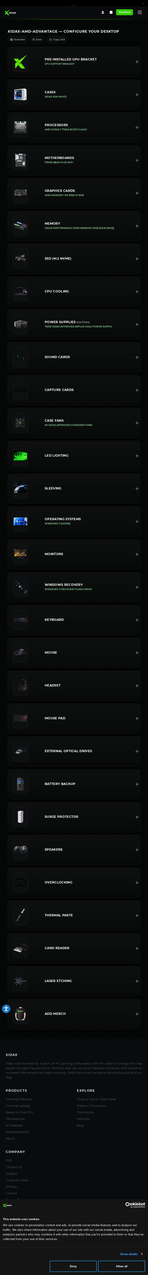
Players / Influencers (91, 1106)
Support (11, 1173)
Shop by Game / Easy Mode (96, 1099)
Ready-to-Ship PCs (19, 1112)
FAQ (9, 1160)
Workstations (15, 1119)
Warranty (83, 1119)
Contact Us (14, 1167)
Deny (73, 1266)
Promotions (85, 1112)
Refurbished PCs (18, 1132)
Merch (10, 1138)
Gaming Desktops (19, 1099)
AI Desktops (14, 1125)
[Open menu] (139, 12)
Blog (80, 1125)
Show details (129, 1254)
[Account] (102, 12)
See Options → (107, 4)
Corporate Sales (17, 1180)
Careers (11, 1193)
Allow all (121, 1266)
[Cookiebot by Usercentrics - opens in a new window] (128, 1205)
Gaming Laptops (18, 1106)
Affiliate (11, 1186)
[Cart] (111, 12)
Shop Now (124, 12)
